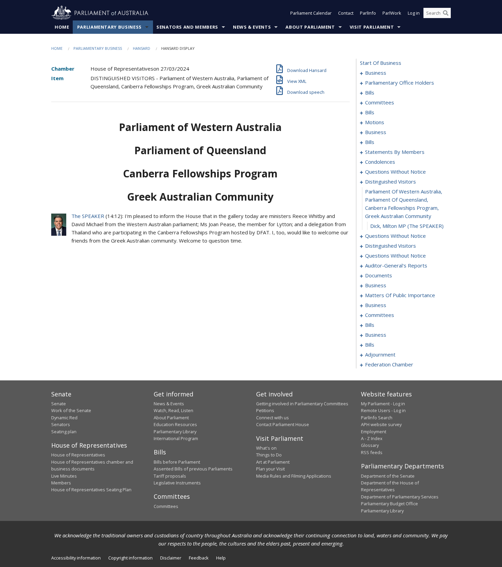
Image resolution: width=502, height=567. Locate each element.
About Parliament (310, 27)
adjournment (380, 354)
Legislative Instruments (177, 483)
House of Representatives (78, 455)
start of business (380, 62)
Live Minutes (64, 476)
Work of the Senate (71, 410)
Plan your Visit (270, 469)
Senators (60, 424)
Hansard (141, 48)
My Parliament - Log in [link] (383, 404)
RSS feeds (371, 452)
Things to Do (269, 455)
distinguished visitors (390, 181)
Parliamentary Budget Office (389, 503)
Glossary (370, 445)
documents (378, 275)
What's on (266, 448)
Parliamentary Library (175, 431)
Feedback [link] (199, 558)
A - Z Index (371, 438)
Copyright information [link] (130, 558)
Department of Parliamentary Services (399, 497)
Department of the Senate (388, 476)
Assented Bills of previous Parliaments (193, 469)
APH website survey (381, 424)
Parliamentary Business (109, 27)
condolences (380, 161)
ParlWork (391, 13)
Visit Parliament (372, 27)
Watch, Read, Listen (173, 410)
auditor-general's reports (396, 265)
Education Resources (175, 424)
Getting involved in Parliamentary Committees (302, 404)
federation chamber (389, 364)
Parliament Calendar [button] (311, 13)
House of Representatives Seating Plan (91, 489)
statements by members (394, 151)
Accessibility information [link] (76, 558)
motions (374, 122)
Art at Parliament (273, 462)
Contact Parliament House (282, 424)
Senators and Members (187, 27)
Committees (166, 506)
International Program (176, 438)
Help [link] (221, 558)
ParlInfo (368, 13)
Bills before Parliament (177, 462)
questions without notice (395, 171)
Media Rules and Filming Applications (293, 476)
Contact (345, 13)
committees (379, 102)
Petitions (265, 410)
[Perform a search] (446, 13)
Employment (373, 431)
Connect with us (272, 418)
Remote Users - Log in (383, 410)
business (375, 72)
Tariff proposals (170, 476)
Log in (414, 13)
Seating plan (63, 431)
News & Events (252, 27)
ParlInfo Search (376, 418)
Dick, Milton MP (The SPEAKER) (407, 225)
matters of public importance (400, 295)
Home (62, 27)
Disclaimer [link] (170, 558)
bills (369, 92)
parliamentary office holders (399, 82)
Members (61, 483)
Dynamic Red (64, 418)
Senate (58, 404)
